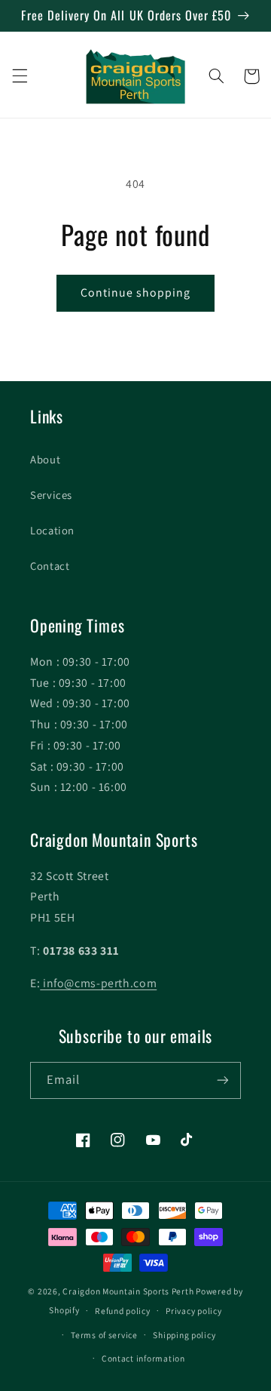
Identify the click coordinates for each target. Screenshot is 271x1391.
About (45, 459)
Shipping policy (184, 1334)
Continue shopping (136, 292)
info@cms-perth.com (98, 983)
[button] (19, 76)
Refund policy (123, 1310)
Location (52, 530)
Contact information (143, 1358)
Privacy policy (193, 1310)
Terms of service (104, 1334)
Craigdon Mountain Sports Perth (127, 1291)
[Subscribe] (223, 1080)
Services (51, 495)
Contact (49, 566)
